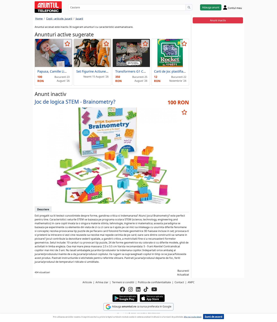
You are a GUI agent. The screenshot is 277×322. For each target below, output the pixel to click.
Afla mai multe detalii (192, 317)
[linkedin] (138, 289)
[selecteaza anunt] (67, 43)
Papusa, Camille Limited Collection (62, 71)
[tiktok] (146, 289)
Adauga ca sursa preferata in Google (141, 306)
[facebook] (122, 289)
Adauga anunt (210, 7)
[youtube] (154, 289)
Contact (179, 282)
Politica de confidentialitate (154, 282)
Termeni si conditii (123, 282)
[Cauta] (189, 7)
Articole (87, 282)
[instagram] (130, 289)
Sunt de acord (213, 316)
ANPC (191, 282)
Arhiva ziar (102, 282)
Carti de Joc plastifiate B (171, 71)
